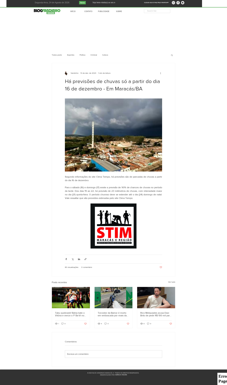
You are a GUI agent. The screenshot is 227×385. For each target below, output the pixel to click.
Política (82, 55)
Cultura (105, 55)
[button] (172, 55)
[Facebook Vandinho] (178, 2)
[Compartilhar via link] (85, 259)
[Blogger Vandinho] (182, 2)
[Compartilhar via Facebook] (66, 259)
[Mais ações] (160, 73)
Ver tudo (171, 282)
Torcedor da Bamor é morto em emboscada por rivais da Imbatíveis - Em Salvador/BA (112, 314)
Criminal (94, 55)
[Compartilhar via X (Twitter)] (72, 259)
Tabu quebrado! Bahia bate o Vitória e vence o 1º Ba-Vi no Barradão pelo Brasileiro (70, 314)
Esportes (70, 55)
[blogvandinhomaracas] (173, 2)
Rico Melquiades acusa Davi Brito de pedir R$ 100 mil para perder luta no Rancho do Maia (155, 314)
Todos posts (57, 55)
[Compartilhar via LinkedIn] (79, 259)
